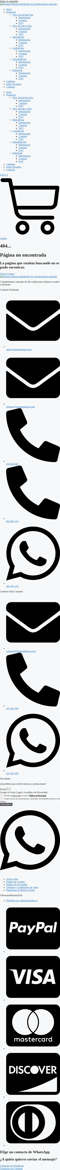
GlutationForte (19, 59)
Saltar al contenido (9, 1)
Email (3, 789)
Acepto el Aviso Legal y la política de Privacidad (23, 792)
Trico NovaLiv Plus (22, 26)
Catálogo (10, 81)
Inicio (9, 9)
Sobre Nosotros (13, 84)
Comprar (22, 20)
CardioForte (18, 48)
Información (24, 17)
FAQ (20, 23)
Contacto (10, 87)
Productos (11, 12)
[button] (12, 1165)
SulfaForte (17, 70)
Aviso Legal (16, 796)
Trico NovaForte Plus (22, 15)
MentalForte (18, 37)
